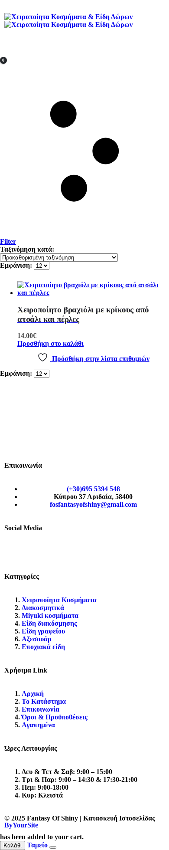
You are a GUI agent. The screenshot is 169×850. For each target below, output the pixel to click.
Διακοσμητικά (43, 607)
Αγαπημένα (38, 725)
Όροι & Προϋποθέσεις (55, 717)
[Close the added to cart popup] (52, 847)
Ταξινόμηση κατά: (27, 249)
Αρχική (33, 693)
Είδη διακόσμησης (49, 623)
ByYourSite (21, 825)
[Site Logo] (68, 20)
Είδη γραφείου (43, 631)
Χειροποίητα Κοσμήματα (59, 600)
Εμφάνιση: (17, 265)
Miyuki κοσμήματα (50, 615)
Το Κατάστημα (44, 701)
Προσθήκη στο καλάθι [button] (50, 343)
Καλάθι (12, 845)
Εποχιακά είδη (43, 646)
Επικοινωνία (40, 709)
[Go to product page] (93, 289)
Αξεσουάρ (37, 639)
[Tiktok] (62, 551)
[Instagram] (38, 551)
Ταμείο (37, 845)
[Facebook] (15, 551)
